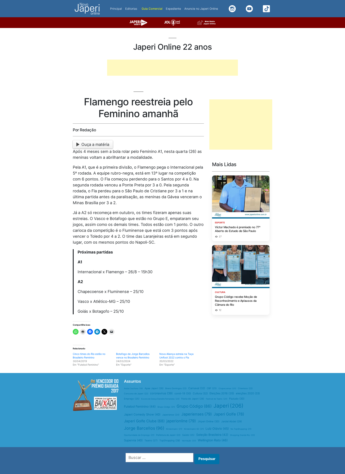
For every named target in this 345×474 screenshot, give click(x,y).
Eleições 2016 (222, 393)
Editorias (131, 8)
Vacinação (189, 440)
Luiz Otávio (217, 428)
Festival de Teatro (216, 399)
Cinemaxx (245, 388)
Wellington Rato (213, 440)
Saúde (188, 435)
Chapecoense (227, 388)
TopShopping (169, 440)
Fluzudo (236, 398)
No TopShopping (241, 429)
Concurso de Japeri (136, 393)
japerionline (181, 421)
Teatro (151, 440)
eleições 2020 (248, 393)
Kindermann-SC (194, 429)
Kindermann (174, 429)
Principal (116, 8)
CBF (212, 388)
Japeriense (171, 414)
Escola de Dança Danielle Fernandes (160, 399)
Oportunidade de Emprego (139, 435)
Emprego (131, 398)
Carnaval (196, 388)
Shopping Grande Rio (242, 435)
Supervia (133, 440)
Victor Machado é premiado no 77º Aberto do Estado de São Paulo (237, 229)
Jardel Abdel (231, 421)
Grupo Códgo (166, 407)
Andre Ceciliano (133, 388)
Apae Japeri (154, 388)
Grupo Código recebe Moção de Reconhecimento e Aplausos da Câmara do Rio (236, 300)
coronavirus (161, 393)
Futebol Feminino (140, 406)
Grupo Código (194, 406)
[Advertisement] (172, 68)
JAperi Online (208, 421)
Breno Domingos (176, 388)
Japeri (228, 406)
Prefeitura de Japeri (168, 435)
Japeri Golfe (229, 414)
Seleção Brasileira (212, 435)
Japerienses (196, 414)
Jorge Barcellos (144, 428)
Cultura (200, 393)
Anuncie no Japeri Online (201, 8)
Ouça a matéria (95, 144)
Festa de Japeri (192, 398)
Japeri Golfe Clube (144, 421)
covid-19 (182, 393)
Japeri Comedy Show (142, 414)
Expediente (173, 8)
